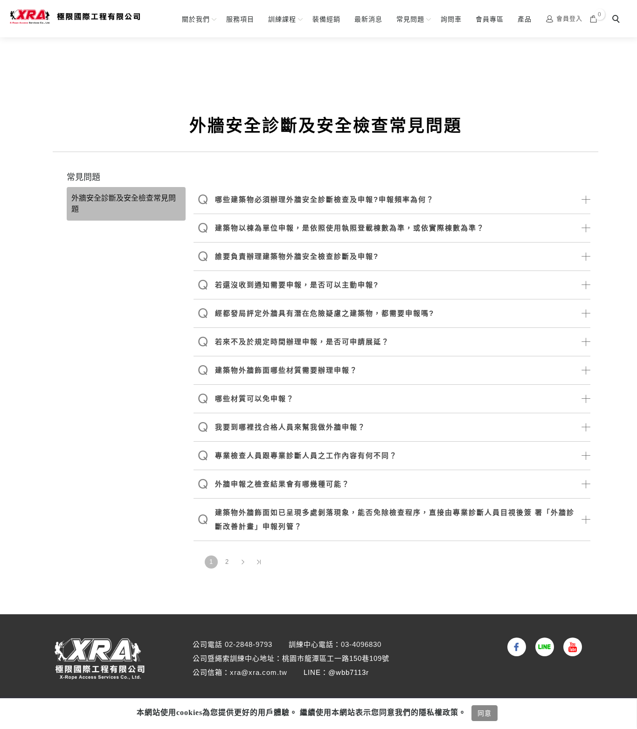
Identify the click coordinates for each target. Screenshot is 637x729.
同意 (485, 713)
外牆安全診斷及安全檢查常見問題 (123, 203)
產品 (525, 19)
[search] (617, 20)
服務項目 (240, 19)
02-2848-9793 (248, 644)
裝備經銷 (326, 19)
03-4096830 (361, 644)
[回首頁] (74, 16)
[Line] (542, 647)
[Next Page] (242, 562)
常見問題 (410, 19)
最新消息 (368, 19)
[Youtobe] (570, 647)
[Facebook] (514, 647)
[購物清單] (593, 18)
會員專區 (490, 19)
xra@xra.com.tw (258, 672)
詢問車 (451, 19)
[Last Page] (258, 562)
